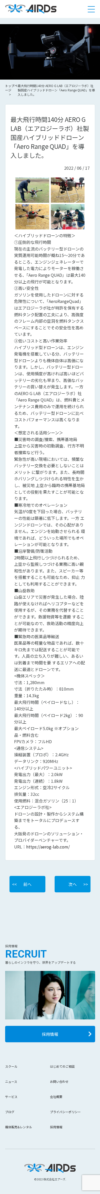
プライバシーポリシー (65, 1112)
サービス (11, 1096)
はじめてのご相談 (62, 1066)
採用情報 (50, 1034)
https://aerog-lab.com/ (48, 847)
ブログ (9, 1112)
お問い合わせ (59, 1081)
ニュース (11, 1081)
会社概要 (56, 1096)
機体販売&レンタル (18, 1127)
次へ (72, 884)
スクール (11, 1066)
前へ (27, 884)
